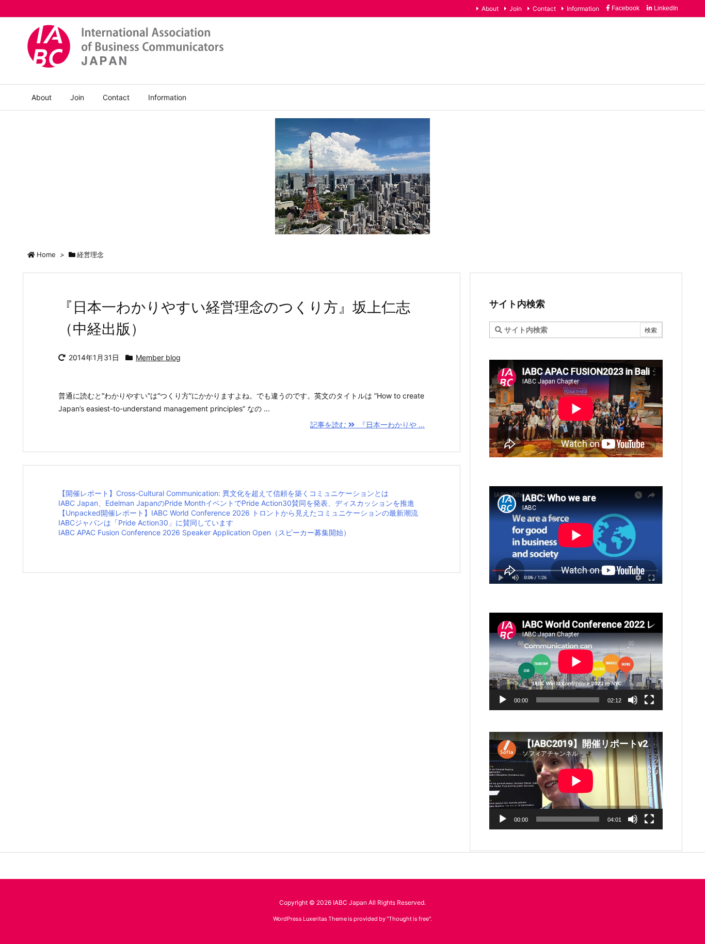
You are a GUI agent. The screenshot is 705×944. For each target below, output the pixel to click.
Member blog (158, 357)
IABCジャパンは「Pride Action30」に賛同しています (145, 522)
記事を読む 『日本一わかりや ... (367, 424)
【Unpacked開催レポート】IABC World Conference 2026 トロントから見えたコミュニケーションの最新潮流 (238, 512)
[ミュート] (633, 700)
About (490, 8)
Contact (544, 8)
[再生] (503, 700)
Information (583, 8)
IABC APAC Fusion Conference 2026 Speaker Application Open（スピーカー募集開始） (204, 532)
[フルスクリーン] (649, 700)
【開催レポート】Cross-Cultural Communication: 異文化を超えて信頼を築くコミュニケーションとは (223, 493)
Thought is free (409, 918)
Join (515, 8)
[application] (576, 661)
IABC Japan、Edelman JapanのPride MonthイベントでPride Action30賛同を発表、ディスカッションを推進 (236, 503)
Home (46, 254)
